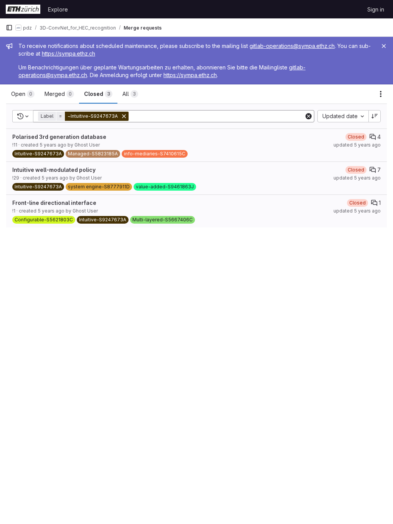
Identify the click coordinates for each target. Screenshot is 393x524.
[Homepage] (23, 9)
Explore (58, 9)
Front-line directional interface (54, 202)
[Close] (383, 46)
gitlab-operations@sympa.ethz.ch (292, 46)
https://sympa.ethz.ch (68, 53)
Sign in (375, 9)
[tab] (23, 94)
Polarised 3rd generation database (59, 136)
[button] (84, 116)
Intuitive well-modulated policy (54, 169)
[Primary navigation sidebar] (9, 27)
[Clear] (308, 116)
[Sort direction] (374, 116)
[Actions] (381, 94)
